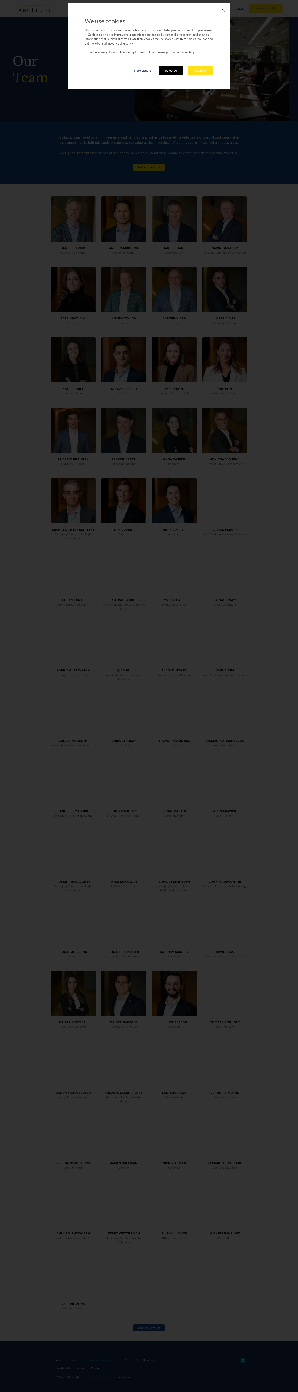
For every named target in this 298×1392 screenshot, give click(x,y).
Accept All (200, 70)
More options (142, 70)
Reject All (171, 70)
